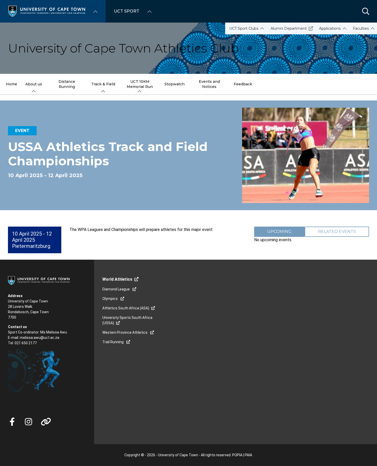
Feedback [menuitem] (243, 84)
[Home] (46, 10)
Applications (330, 28)
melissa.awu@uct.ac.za (39, 338)
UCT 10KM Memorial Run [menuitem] (140, 84)
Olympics (110, 299)
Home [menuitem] (11, 84)
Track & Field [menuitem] (103, 84)
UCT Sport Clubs (243, 28)
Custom (28, 422)
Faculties (361, 28)
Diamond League (116, 289)
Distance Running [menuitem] (66, 84)
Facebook (12, 422)
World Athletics (117, 279)
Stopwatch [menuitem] (174, 84)
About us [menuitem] (33, 84)
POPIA (237, 455)
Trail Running (113, 342)
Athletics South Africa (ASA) (125, 308)
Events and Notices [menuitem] (209, 84)
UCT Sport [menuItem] (126, 11)
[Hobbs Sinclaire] (67, 395)
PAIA (248, 455)
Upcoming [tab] (279, 231)
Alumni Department (289, 28)
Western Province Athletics (125, 332)
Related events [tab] (337, 231)
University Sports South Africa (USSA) (127, 320)
